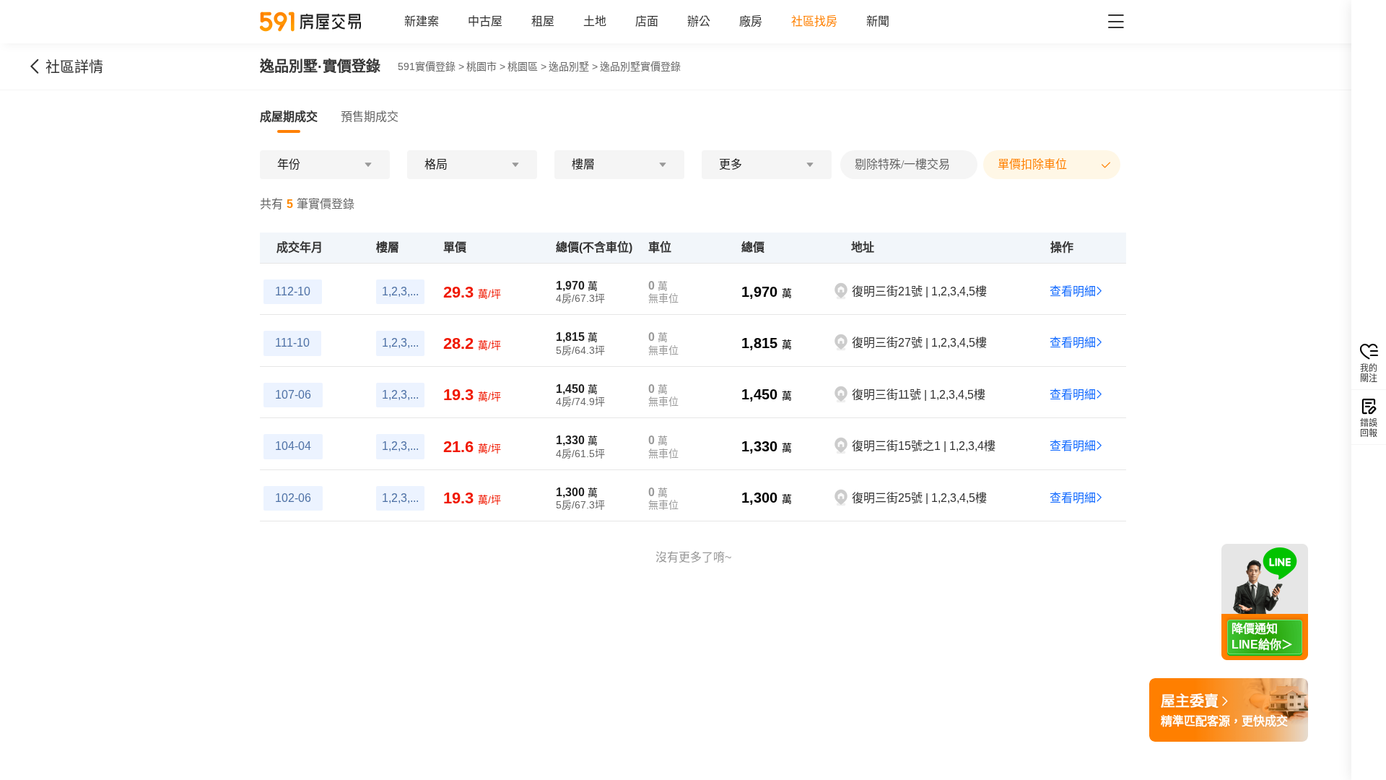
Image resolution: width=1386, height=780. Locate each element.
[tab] (289, 117)
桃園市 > (485, 66)
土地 (594, 21)
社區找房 (814, 21)
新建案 (421, 21)
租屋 (542, 21)
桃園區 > (526, 66)
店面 (646, 21)
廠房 (750, 21)
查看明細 (1073, 291)
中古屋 (485, 21)
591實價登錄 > (431, 66)
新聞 (877, 21)
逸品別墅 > (573, 66)
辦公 (698, 21)
